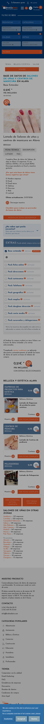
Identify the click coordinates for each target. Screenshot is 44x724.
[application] (22, 714)
